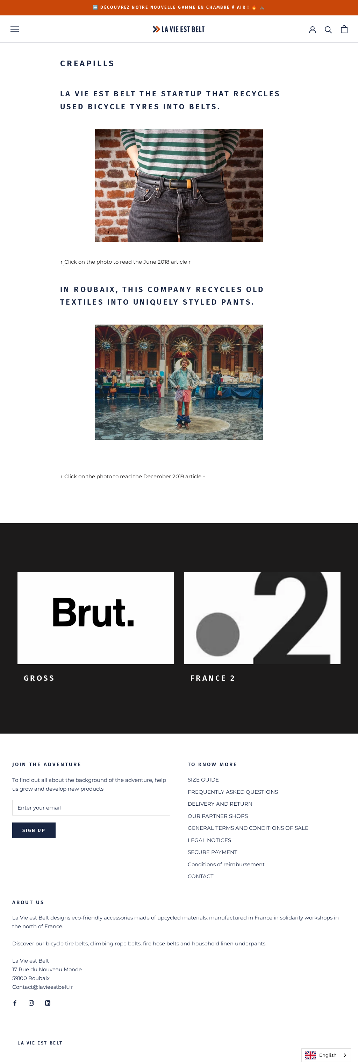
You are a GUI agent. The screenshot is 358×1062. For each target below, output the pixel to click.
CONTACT (201, 876)
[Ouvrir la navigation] (14, 29)
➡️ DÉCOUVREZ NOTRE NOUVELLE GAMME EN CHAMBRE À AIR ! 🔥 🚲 (179, 7)
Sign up (33, 830)
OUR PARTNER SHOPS (218, 816)
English (328, 1055)
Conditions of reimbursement (226, 864)
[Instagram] (31, 1002)
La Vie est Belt (40, 1043)
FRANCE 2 (213, 678)
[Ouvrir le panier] (344, 29)
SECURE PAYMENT (212, 852)
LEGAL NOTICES (209, 840)
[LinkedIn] (47, 1002)
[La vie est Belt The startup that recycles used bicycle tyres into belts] (179, 185)
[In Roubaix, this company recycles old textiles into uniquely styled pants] (179, 382)
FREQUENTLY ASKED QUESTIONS (233, 792)
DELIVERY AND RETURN (220, 803)
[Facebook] (14, 1002)
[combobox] (326, 1055)
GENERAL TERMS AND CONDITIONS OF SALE (248, 828)
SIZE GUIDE (203, 779)
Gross (39, 678)
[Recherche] (328, 29)
